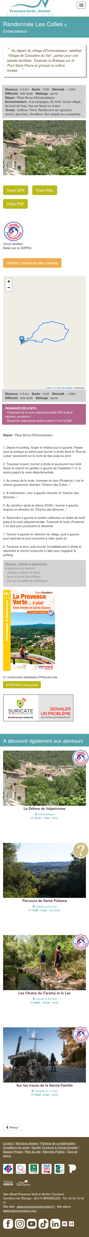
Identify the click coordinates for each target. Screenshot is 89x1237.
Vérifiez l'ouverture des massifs (32, 262)
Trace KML (45, 190)
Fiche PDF (15, 203)
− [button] (8, 287)
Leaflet (48, 387)
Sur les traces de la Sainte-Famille (44, 1085)
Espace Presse (13, 1151)
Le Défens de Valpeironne (44, 808)
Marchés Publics (54, 1151)
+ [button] (8, 281)
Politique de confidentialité (57, 1143)
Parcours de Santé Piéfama (44, 900)
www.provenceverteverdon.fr (35, 1206)
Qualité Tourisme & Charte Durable (55, 1147)
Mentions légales (27, 1143)
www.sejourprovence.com (20, 1210)
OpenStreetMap (64, 387)
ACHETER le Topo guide (22, 685)
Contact (8, 1143)
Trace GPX (16, 190)
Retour (13, 1127)
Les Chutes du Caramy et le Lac (44, 992)
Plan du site (33, 1151)
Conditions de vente (16, 1147)
